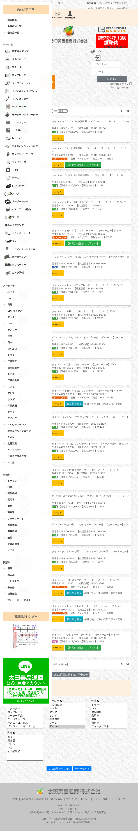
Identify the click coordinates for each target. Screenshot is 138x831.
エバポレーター (20, 130)
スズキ (11, 386)
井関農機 (12, 405)
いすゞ (11, 298)
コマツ (11, 323)
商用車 (11, 512)
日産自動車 (13, 367)
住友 (10, 336)
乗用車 (11, 499)
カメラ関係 (18, 272)
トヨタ (11, 355)
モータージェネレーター (25, 114)
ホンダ (11, 399)
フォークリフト (16, 518)
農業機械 (12, 531)
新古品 (11, 574)
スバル (11, 374)
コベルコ (12, 348)
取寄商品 (12, 19)
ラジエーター (19, 106)
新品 (10, 568)
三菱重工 (12, 361)
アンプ (15, 193)
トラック (12, 480)
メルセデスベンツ (17, 424)
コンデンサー (19, 122)
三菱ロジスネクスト (18, 456)
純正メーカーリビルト (19, 600)
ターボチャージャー (22, 83)
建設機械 (12, 493)
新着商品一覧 (15, 26)
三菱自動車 (13, 380)
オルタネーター (20, 59)
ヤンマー (12, 329)
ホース (15, 178)
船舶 (10, 506)
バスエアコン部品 (21, 209)
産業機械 (12, 525)
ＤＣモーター (19, 264)
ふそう (11, 291)
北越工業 (12, 443)
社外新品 (12, 593)
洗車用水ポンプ (20, 51)
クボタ (11, 412)
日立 (10, 342)
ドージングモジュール (23, 249)
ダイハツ (12, 418)
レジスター (18, 185)
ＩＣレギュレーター (22, 233)
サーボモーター (20, 201)
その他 (11, 462)
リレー (15, 241)
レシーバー (18, 138)
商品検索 (91, 3)
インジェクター (20, 99)
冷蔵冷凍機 (13, 544)
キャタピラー (15, 449)
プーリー (16, 217)
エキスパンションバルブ (25, 146)
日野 (10, 304)
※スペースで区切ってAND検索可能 (113, 3)
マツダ (11, 317)
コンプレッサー (20, 75)
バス (10, 487)
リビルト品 (13, 581)
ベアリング (18, 225)
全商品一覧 (13, 32)
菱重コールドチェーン (19, 430)
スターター (18, 67)
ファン (15, 170)
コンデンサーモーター (23, 154)
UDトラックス (15, 310)
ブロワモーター (20, 162)
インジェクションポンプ (25, 91)
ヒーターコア (19, 257)
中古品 (11, 587)
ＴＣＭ (11, 437)
